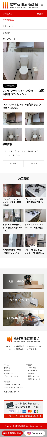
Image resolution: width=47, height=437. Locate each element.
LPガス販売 (32, 368)
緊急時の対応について (12, 392)
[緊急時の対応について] (23, 324)
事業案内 (29, 365)
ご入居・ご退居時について (13, 384)
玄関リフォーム (9, 39)
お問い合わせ (8, 373)
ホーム (6, 365)
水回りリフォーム (10, 26)
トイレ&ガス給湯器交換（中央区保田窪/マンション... (12, 227)
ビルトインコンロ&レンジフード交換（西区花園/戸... (12, 202)
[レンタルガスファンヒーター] (23, 306)
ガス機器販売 (8, 20)
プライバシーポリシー (12, 376)
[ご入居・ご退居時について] (23, 288)
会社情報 (7, 370)
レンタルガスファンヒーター (13, 388)
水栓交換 (6, 32)
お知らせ (7, 368)
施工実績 (7, 382)
